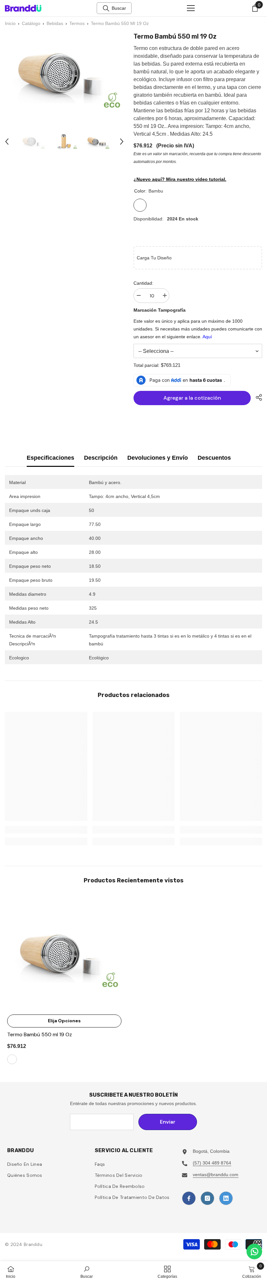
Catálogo (31, 23)
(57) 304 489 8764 (212, 1162)
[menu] (191, 8)
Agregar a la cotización (192, 397)
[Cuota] (256, 397)
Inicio (10, 23)
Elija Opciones (64, 1021)
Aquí (207, 336)
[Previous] (7, 141)
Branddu (33, 1244)
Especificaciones (50, 457)
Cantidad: (143, 283)
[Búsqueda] (106, 8)
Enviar (168, 1121)
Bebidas (55, 23)
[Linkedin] (226, 1198)
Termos (77, 23)
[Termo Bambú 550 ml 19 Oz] (64, 954)
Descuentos (214, 457)
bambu (12, 1059)
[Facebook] (189, 1198)
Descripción (101, 457)
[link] (46, 830)
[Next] (122, 141)
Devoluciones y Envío (157, 457)
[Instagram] (207, 1198)
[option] (32, 141)
